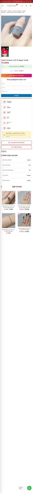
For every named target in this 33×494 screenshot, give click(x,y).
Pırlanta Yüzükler (17, 11)
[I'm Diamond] (12, 6)
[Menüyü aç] (2, 5)
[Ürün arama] (22, 5)
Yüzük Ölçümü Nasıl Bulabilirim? (17, 142)
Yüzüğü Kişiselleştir (17, 147)
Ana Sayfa (3, 11)
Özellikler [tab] (3, 151)
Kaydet (16, 95)
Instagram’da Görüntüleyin (17, 75)
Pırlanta (9, 11)
